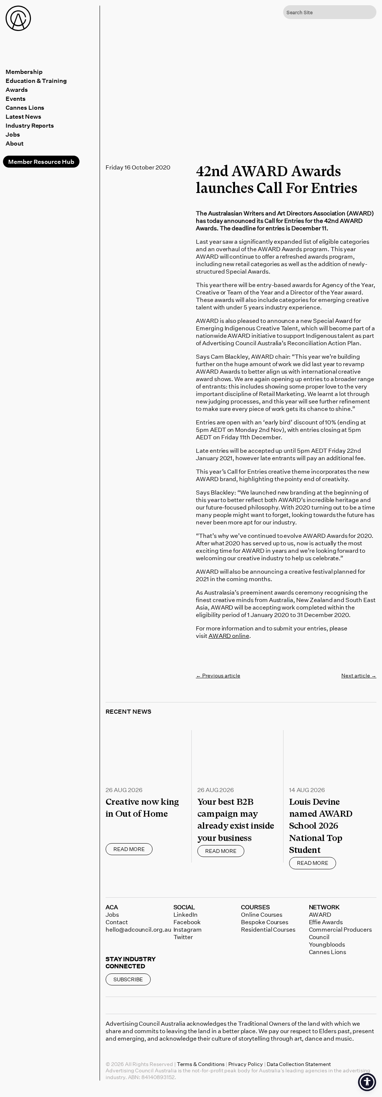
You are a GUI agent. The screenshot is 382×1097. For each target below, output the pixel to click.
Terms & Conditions (201, 1064)
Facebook (187, 922)
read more (129, 849)
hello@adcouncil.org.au (138, 929)
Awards (17, 89)
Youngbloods (327, 944)
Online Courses (261, 914)
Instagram (187, 929)
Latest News (23, 116)
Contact (117, 922)
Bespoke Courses (264, 922)
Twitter (183, 937)
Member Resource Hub (41, 161)
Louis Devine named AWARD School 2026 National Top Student (321, 826)
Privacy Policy (245, 1064)
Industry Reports (30, 125)
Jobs (13, 134)
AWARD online (229, 635)
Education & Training (36, 80)
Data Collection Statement (299, 1064)
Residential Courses (268, 929)
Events (16, 98)
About (15, 143)
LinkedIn (185, 914)
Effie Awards (326, 922)
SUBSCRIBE (128, 979)
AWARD (320, 914)
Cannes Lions (25, 107)
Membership (24, 71)
